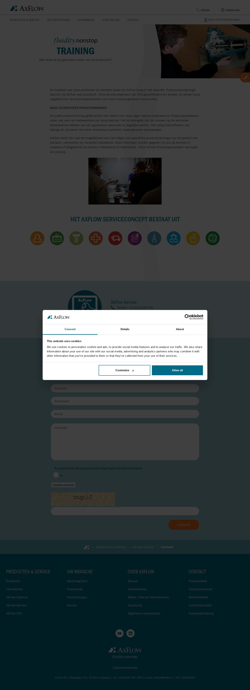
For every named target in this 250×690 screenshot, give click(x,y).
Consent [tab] (70, 329)
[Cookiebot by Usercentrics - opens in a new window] (187, 317)
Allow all (177, 370)
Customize (122, 370)
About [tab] (180, 329)
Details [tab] (125, 329)
